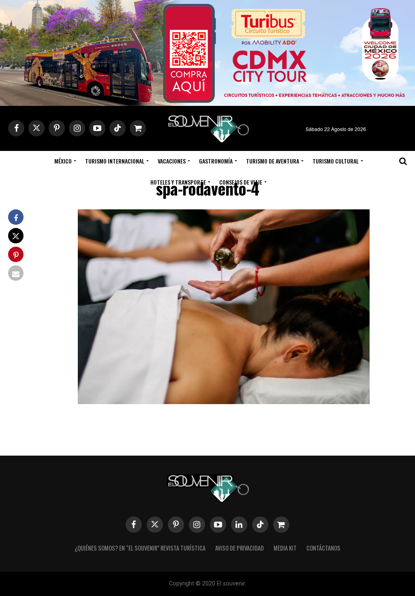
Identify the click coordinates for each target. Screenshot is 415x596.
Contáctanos (323, 548)
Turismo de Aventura (272, 161)
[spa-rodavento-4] (224, 401)
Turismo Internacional (114, 161)
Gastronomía (216, 161)
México (63, 161)
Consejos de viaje (240, 182)
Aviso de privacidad (239, 548)
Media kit (285, 548)
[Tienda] (281, 524)
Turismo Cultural (335, 161)
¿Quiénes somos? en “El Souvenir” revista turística (140, 548)
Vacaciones (172, 161)
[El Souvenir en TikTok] (260, 524)
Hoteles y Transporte (178, 182)
